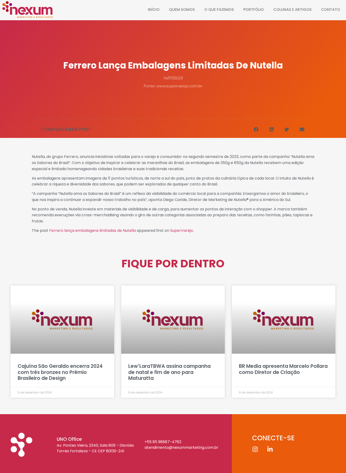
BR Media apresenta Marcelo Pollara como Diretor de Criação (283, 369)
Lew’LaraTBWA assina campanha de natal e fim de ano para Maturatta (169, 372)
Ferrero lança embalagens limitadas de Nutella (92, 230)
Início (154, 9)
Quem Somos (182, 9)
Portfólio (253, 9)
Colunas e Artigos (292, 9)
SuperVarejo (181, 230)
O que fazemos (219, 9)
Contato (330, 9)
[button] (256, 129)
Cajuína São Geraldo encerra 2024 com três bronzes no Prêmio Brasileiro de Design (60, 372)
